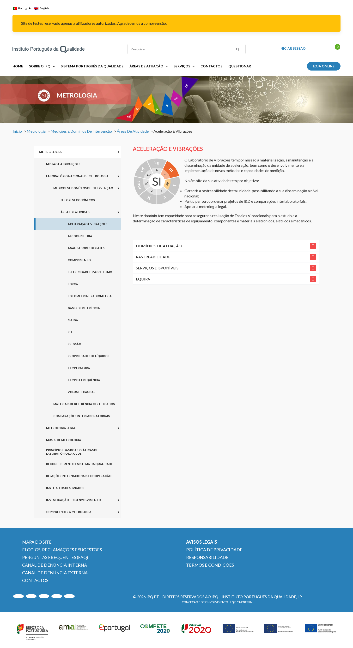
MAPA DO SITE (37, 542)
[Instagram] (31, 596)
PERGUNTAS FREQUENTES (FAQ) (55, 557)
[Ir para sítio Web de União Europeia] (238, 631)
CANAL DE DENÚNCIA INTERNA (54, 565)
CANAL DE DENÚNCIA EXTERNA (55, 572)
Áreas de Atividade (133, 131)
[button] (226, 245)
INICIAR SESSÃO (293, 48)
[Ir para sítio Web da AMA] (73, 631)
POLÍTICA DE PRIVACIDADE (214, 549)
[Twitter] (56, 596)
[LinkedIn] (44, 596)
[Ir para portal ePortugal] (114, 631)
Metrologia (36, 131)
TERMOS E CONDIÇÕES (210, 565)
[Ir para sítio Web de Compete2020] (155, 631)
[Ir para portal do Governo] (32, 631)
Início (17, 131)
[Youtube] (18, 596)
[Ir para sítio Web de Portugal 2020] (197, 631)
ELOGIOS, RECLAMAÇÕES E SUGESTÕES (62, 549)
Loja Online (324, 66)
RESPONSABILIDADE (207, 557)
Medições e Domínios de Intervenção (81, 131)
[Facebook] (69, 596)
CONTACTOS (35, 580)
